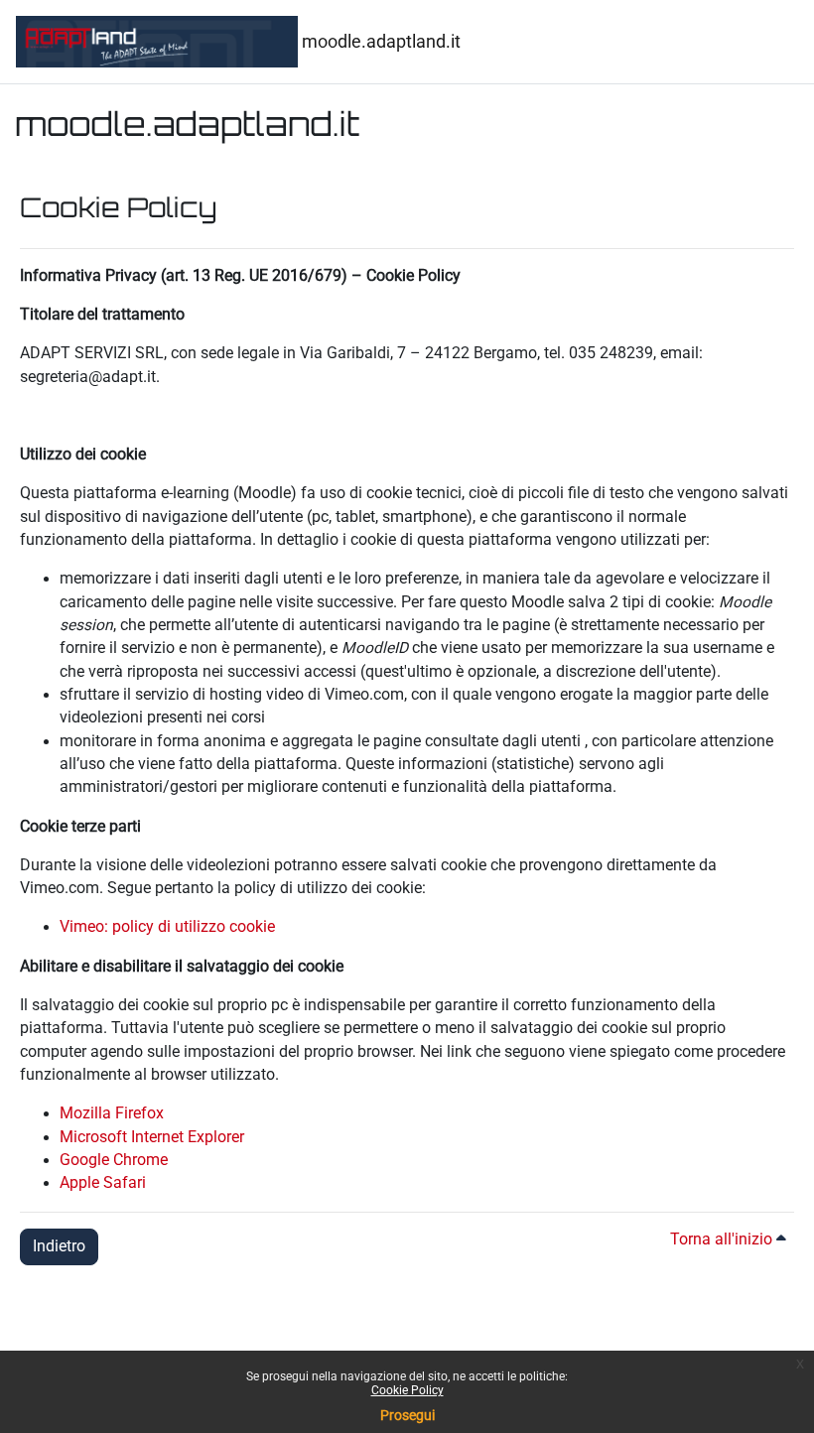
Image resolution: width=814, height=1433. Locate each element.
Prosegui (407, 1415)
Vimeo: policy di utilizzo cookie (167, 927)
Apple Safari (103, 1183)
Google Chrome (114, 1160)
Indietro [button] (59, 1246)
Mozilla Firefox (112, 1113)
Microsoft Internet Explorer (152, 1137)
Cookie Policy (407, 1390)
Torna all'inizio (723, 1239)
